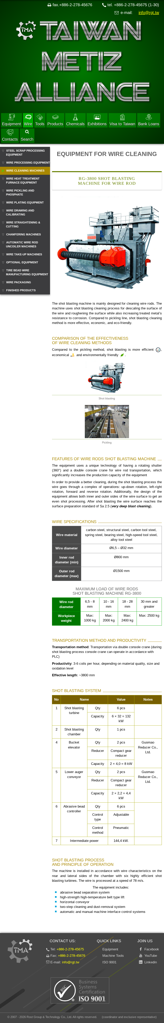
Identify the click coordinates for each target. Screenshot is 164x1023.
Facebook (150, 949)
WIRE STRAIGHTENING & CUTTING (23, 224)
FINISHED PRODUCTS (21, 290)
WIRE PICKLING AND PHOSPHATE (20, 192)
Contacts (10, 139)
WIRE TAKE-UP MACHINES (24, 254)
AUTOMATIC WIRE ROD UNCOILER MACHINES (22, 244)
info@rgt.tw (149, 12)
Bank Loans (148, 124)
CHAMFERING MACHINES (23, 234)
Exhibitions (97, 124)
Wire (28, 124)
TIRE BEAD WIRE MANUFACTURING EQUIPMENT (27, 272)
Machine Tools (113, 956)
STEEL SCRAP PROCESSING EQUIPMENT (25, 152)
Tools (39, 124)
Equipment (11, 124)
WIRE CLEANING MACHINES (25, 170)
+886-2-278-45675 (70, 949)
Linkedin (149, 962)
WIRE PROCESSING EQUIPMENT (28, 162)
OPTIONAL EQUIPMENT (22, 262)
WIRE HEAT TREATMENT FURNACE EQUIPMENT (23, 180)
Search (27, 139)
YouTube (149, 956)
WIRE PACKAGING (18, 282)
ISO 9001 (109, 962)
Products (55, 124)
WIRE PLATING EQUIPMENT (25, 202)
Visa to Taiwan (122, 124)
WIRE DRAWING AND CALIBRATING (20, 212)
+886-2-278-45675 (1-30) (136, 5)
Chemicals (75, 124)
